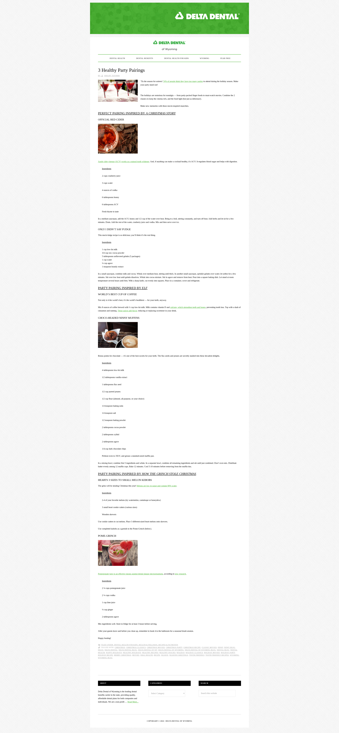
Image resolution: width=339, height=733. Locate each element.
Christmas (120, 647)
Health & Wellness (148, 645)
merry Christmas (122, 655)
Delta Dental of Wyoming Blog (169, 45)
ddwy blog (229, 647)
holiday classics (194, 653)
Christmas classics (136, 647)
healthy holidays (132, 653)
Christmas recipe (192, 647)
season (164, 655)
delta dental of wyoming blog (200, 650)
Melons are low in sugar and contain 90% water (157, 486)
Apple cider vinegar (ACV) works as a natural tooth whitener (123, 161)
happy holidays (114, 653)
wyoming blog (105, 658)
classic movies (209, 647)
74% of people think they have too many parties (183, 81)
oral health (146, 655)
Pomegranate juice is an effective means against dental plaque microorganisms (130, 574)
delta (101, 650)
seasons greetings (178, 655)
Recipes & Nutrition (168, 645)
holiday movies (212, 653)
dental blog (223, 650)
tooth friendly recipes (217, 655)
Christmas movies (156, 647)
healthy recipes (150, 653)
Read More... (133, 702)
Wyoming (234, 655)
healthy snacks (167, 653)
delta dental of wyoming (171, 650)
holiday (181, 653)
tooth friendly (196, 655)
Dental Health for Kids (126, 645)
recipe (157, 655)
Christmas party (174, 647)
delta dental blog (128, 650)
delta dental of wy (147, 650)
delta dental (111, 650)
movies (135, 655)
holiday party (228, 653)
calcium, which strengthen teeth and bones (188, 307)
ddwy (220, 647)
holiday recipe (105, 655)
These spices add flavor (127, 311)
